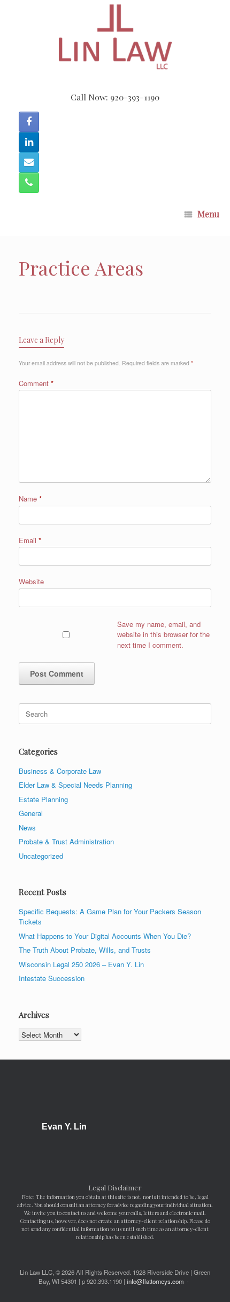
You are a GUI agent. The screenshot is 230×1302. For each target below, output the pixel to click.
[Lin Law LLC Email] (29, 162)
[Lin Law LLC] (115, 37)
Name (30, 498)
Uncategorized (41, 856)
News (27, 827)
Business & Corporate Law (60, 771)
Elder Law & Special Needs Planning (75, 785)
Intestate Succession (52, 978)
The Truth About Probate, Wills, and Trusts (85, 950)
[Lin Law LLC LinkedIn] (29, 142)
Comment (36, 383)
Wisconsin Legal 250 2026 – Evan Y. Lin (81, 964)
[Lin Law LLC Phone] (29, 182)
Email (30, 540)
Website (31, 581)
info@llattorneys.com (155, 1281)
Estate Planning (43, 799)
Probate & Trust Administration (66, 841)
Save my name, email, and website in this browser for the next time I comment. (163, 634)
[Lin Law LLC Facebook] (29, 122)
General (31, 813)
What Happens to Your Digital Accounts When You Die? (105, 936)
